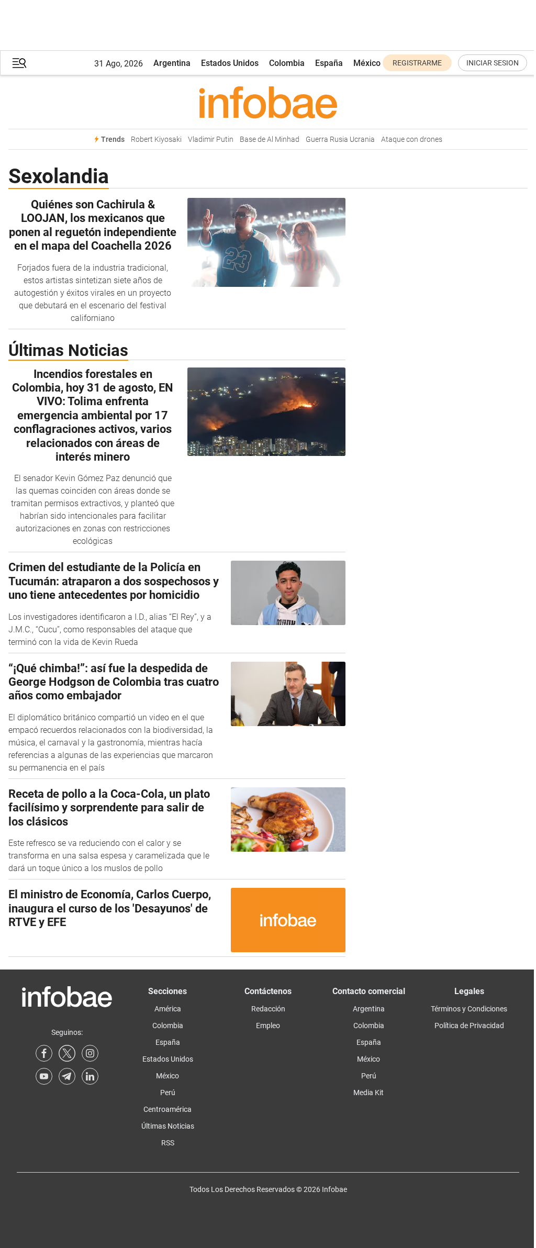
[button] (19, 63)
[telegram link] (67, 1076)
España (329, 63)
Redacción (268, 1009)
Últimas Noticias (167, 1126)
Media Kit (368, 1092)
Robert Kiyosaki (156, 139)
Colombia (287, 63)
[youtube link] (44, 1076)
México (367, 63)
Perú (167, 1092)
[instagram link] (90, 1053)
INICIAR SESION (492, 63)
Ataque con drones (411, 139)
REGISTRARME (417, 63)
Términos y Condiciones (469, 1009)
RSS (167, 1143)
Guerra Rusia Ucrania (340, 139)
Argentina (172, 63)
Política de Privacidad (469, 1025)
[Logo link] (268, 102)
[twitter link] (67, 1053)
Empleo (268, 1025)
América (167, 1009)
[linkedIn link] (90, 1076)
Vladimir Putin (210, 139)
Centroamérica (167, 1109)
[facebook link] (44, 1053)
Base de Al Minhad (269, 139)
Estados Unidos (230, 63)
